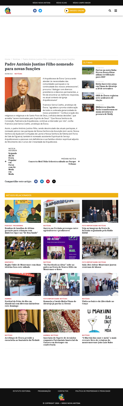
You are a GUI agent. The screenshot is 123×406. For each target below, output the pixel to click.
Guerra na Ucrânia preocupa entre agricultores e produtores (60, 229)
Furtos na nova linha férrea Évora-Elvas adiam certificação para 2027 (106, 73)
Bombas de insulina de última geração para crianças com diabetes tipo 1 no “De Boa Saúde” (21, 230)
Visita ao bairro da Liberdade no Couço (98, 302)
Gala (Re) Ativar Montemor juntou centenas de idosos (99, 266)
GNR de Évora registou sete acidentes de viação (107, 97)
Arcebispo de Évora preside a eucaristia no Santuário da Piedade (22, 339)
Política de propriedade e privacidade (92, 391)
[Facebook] (35, 10)
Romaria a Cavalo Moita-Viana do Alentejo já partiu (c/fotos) (59, 302)
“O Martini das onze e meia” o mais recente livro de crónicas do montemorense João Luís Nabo (99, 340)
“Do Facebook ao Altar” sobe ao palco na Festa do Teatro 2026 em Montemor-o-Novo (60, 267)
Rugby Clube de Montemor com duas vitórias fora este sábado (23, 266)
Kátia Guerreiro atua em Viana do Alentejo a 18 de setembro (106, 86)
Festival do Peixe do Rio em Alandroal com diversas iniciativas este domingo (22, 303)
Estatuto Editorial (22, 391)
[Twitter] (40, 10)
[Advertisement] (61, 36)
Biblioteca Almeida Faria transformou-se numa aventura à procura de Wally (106, 110)
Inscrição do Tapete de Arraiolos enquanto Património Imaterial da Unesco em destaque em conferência (60, 341)
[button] (67, 10)
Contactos (63, 391)
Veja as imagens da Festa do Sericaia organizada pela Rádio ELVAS (97, 230)
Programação (44, 391)
